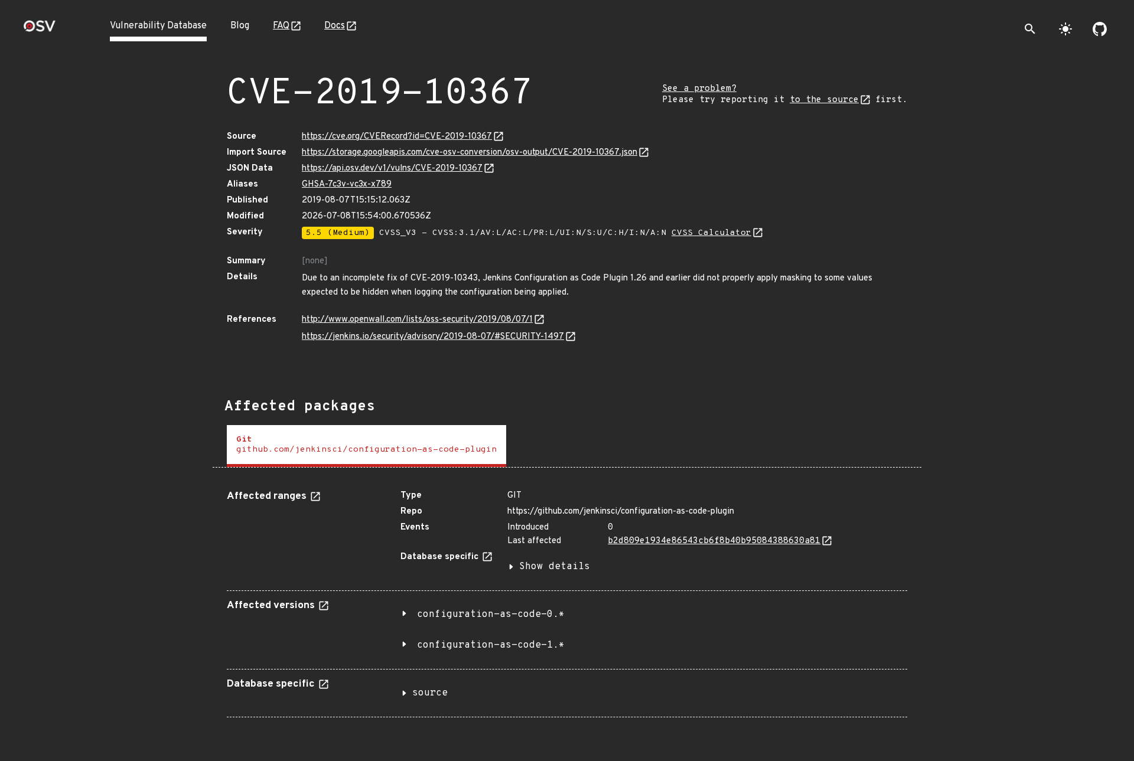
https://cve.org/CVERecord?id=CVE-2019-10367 (397, 136)
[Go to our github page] (1100, 29)
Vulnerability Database (158, 26)
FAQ (281, 26)
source (430, 693)
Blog (239, 26)
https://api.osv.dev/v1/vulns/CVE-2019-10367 (392, 168)
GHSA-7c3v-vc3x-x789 (347, 184)
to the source (824, 100)
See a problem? (699, 88)
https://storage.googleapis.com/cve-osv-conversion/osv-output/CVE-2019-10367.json (469, 152)
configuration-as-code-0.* (491, 614)
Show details (554, 567)
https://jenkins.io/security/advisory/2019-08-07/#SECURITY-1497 (433, 336)
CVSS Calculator (711, 233)
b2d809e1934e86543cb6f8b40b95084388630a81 (714, 541)
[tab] (366, 446)
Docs (334, 26)
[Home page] (40, 30)
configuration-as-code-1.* (491, 645)
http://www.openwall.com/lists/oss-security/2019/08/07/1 (417, 319)
